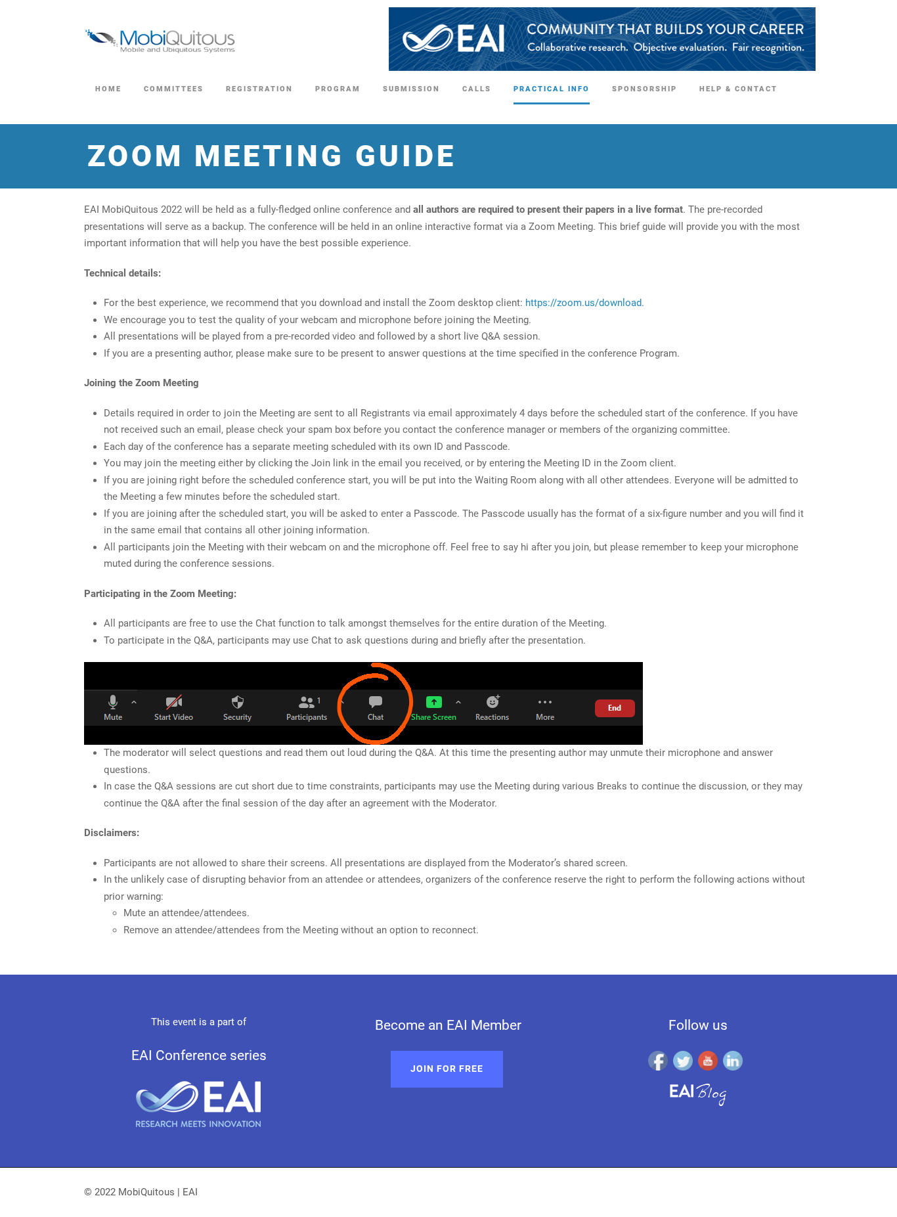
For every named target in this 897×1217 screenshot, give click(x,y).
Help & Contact (738, 89)
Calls (476, 89)
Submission (411, 89)
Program (338, 89)
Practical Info (552, 89)
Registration (259, 89)
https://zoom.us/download (583, 303)
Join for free (446, 1068)
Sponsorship (644, 89)
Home (108, 89)
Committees (174, 89)
